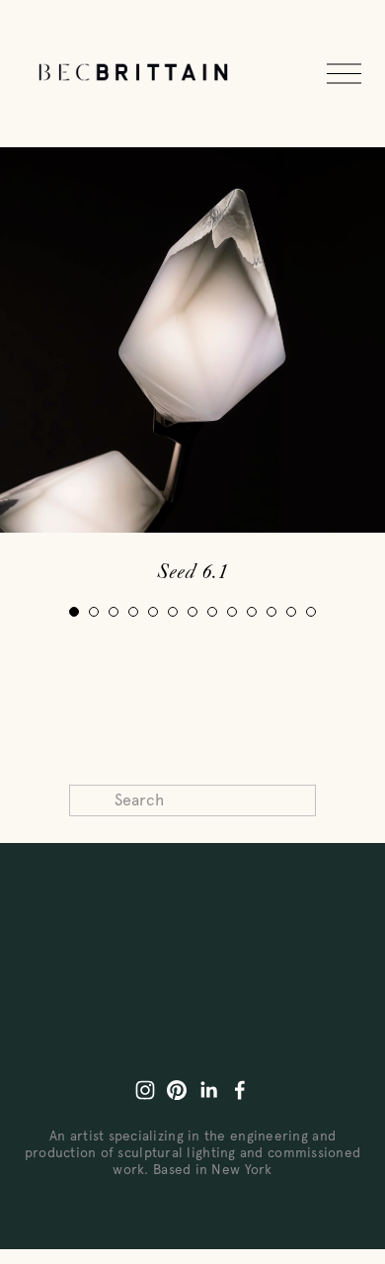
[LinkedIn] (208, 1090)
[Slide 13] (311, 612)
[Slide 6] (173, 612)
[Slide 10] (252, 612)
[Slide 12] (291, 612)
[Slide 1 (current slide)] (74, 612)
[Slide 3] (113, 612)
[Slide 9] (232, 612)
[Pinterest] (177, 1090)
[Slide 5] (153, 612)
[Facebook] (240, 1090)
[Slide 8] (212, 612)
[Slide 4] (133, 612)
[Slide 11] (271, 612)
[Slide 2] (94, 612)
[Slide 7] (192, 612)
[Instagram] (145, 1090)
